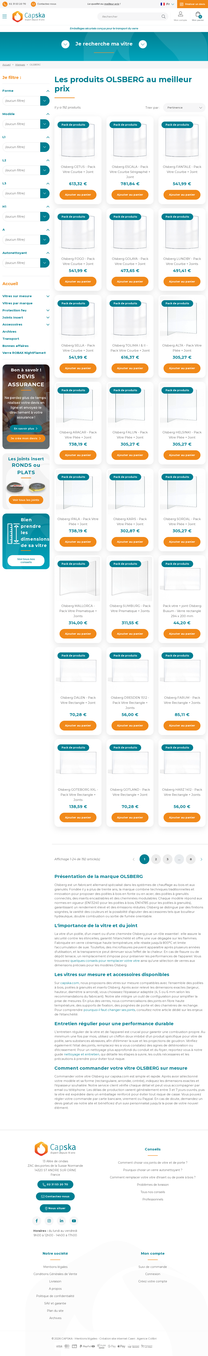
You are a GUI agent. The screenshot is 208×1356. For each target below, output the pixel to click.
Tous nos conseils (153, 1192)
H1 (4, 206)
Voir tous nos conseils (26, 561)
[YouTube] (73, 1220)
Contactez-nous (56, 1196)
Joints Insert (12, 317)
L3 (4, 183)
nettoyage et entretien (81, 1054)
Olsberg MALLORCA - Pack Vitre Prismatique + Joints (78, 611)
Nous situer (56, 1208)
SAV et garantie (55, 1303)
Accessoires (12, 324)
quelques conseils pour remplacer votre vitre (105, 961)
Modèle (8, 114)
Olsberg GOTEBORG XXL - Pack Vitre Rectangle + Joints (78, 795)
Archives (9, 331)
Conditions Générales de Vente (55, 1274)
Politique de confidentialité (55, 1296)
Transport (10, 339)
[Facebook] (36, 1220)
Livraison (55, 1281)
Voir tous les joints (26, 499)
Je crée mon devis (24, 438)
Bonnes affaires (15, 346)
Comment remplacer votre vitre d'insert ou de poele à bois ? (153, 1177)
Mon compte (153, 1253)
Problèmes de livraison (153, 1185)
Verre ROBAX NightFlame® (24, 353)
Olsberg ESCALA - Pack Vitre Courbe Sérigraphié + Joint (130, 172)
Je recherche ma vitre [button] (104, 44)
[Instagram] (49, 1220)
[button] (4, 16)
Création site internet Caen (117, 1338)
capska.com (69, 983)
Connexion (152, 1274)
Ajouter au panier (78, 194)
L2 (4, 160)
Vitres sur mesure (17, 296)
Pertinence (175, 107)
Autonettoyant (14, 253)
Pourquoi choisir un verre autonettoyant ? (152, 1170)
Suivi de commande (153, 1267)
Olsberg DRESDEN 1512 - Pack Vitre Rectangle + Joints (130, 703)
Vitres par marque (17, 303)
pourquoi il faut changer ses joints (109, 1010)
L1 (3, 137)
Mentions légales (55, 1267)
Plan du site (55, 1311)
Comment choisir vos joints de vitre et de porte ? (152, 1162)
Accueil (10, 283)
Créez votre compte (152, 1281)
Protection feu (14, 310)
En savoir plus (24, 428)
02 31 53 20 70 (57, 1184)
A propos (55, 1289)
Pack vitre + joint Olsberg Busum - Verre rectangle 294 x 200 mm (182, 611)
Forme (7, 91)
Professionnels (152, 1199)
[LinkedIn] (61, 1220)
